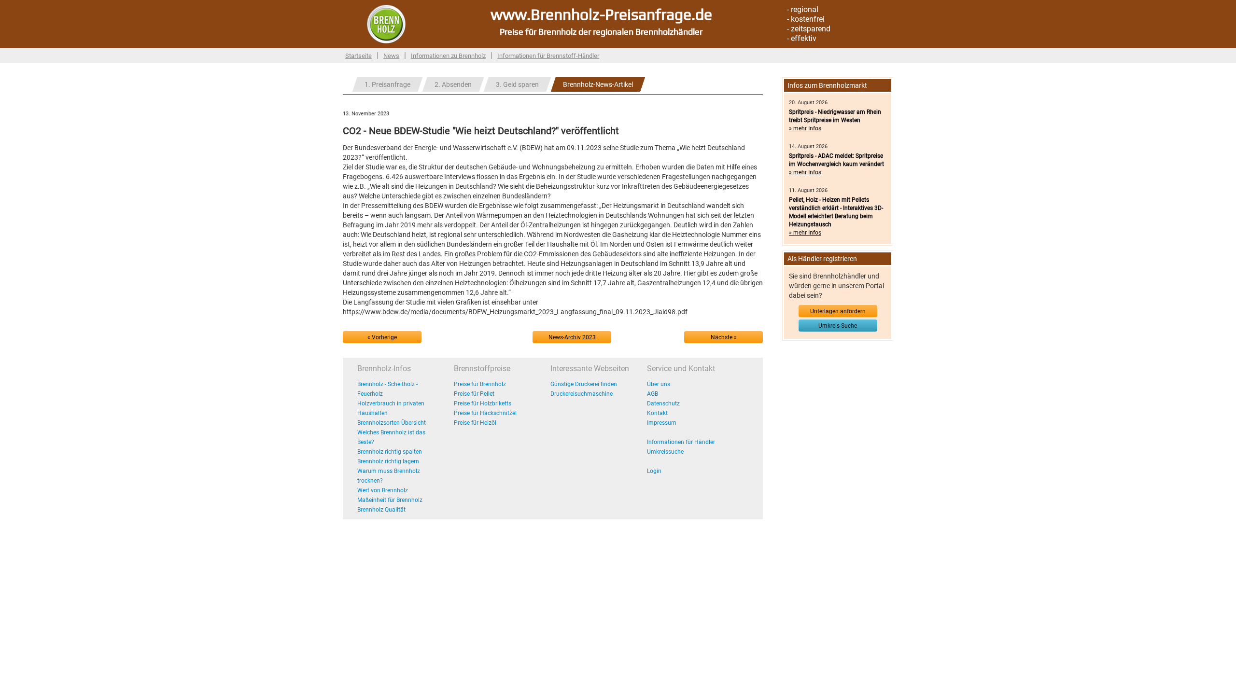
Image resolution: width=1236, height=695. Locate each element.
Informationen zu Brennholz (448, 55)
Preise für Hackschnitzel (485, 413)
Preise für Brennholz (480, 384)
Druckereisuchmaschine (581, 393)
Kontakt (657, 413)
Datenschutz (663, 403)
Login (654, 471)
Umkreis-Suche (837, 325)
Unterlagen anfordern (838, 311)
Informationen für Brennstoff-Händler (548, 55)
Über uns (658, 384)
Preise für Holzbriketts (482, 403)
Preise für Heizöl (475, 422)
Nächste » (724, 337)
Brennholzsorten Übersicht (391, 422)
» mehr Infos (805, 128)
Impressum (661, 422)
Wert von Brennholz (382, 490)
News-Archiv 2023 (572, 337)
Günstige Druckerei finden (583, 384)
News (391, 55)
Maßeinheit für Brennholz (389, 500)
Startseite (358, 55)
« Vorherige (382, 337)
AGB (652, 393)
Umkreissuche (665, 451)
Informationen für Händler (681, 442)
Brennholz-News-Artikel (598, 84)
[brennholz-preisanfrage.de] (386, 24)
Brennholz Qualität (381, 509)
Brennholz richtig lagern (388, 461)
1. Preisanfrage (387, 84)
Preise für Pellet (474, 393)
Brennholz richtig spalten (389, 451)
